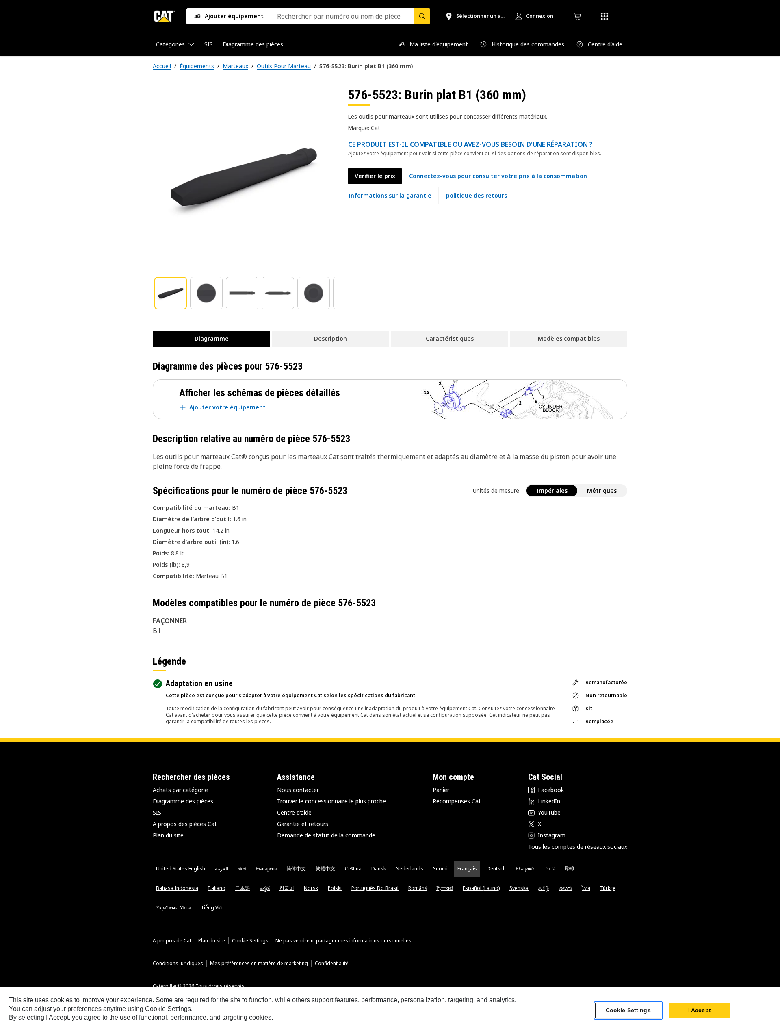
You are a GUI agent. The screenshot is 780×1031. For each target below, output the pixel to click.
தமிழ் (543, 888)
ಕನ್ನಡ (265, 888)
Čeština (353, 868)
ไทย (586, 888)
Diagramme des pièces (183, 801)
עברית (549, 868)
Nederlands (409, 868)
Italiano (216, 888)
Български (266, 868)
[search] (422, 16)
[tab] (170, 293)
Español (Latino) (481, 888)
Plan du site (168, 835)
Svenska (519, 888)
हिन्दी (569, 868)
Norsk (311, 888)
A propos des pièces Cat (185, 824)
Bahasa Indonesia (177, 888)
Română (417, 888)
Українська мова (173, 907)
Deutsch (496, 868)
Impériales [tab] (552, 490)
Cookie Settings (250, 940)
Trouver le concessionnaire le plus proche (331, 801)
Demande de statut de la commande (326, 835)
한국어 (287, 888)
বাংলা (242, 868)
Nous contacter (298, 790)
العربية (221, 868)
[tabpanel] (244, 178)
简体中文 (296, 868)
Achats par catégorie (180, 790)
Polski (335, 888)
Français (467, 868)
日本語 (242, 888)
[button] (498, 176)
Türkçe (607, 888)
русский (444, 888)
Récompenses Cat (457, 801)
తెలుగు (565, 888)
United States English (180, 868)
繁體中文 (325, 868)
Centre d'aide (294, 812)
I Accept (699, 1010)
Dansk (378, 868)
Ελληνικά (525, 868)
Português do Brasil (375, 888)
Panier (441, 790)
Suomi (440, 868)
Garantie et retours (302, 824)
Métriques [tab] (602, 490)
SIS (157, 812)
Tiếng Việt (212, 907)
